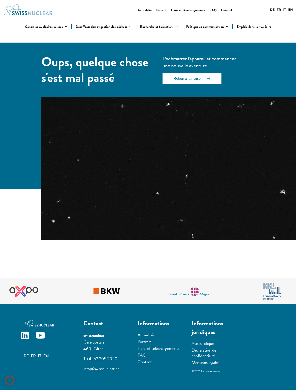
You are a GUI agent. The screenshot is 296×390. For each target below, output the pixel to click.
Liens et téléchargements (188, 10)
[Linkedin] (28, 339)
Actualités (145, 10)
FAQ (213, 10)
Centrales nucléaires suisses (44, 26)
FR (279, 9)
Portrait (161, 10)
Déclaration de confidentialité (204, 353)
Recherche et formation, (156, 26)
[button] (9, 380)
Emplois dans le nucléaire (254, 26)
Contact (226, 10)
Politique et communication (205, 26)
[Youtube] (44, 339)
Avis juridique (203, 343)
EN (290, 9)
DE (272, 9)
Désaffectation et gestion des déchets (101, 26)
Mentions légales (205, 362)
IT (284, 9)
